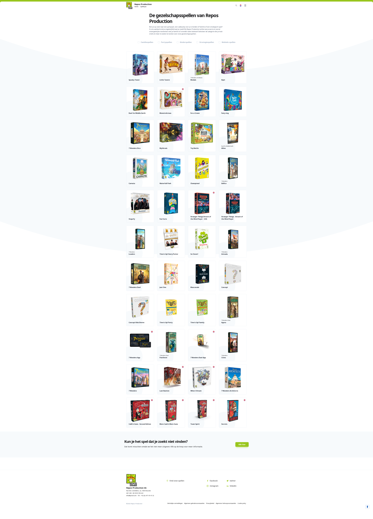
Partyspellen (166, 42)
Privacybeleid (210, 503)
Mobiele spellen (228, 42)
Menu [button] (245, 5)
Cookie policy (242, 503)
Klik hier (242, 444)
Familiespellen (147, 42)
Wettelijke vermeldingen (175, 503)
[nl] (240, 5)
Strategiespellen (206, 42)
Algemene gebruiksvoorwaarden (194, 503)
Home (136, 6)
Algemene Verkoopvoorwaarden (226, 503)
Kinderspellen (186, 42)
